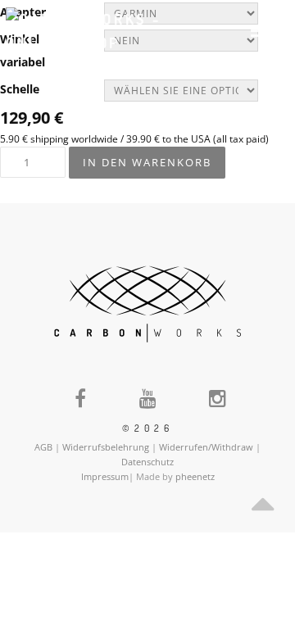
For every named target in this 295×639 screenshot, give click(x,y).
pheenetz (195, 476)
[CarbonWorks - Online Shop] (88, 30)
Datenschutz (147, 461)
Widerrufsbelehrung (105, 447)
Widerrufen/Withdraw (206, 447)
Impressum (105, 476)
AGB (43, 447)
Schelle (19, 89)
